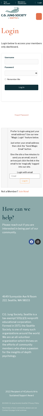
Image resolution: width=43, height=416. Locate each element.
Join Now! (24, 191)
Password (9, 67)
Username (9, 57)
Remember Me (13, 79)
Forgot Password (21, 115)
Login (39, 3)
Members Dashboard (22, 2)
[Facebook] (31, 242)
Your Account (7, 2)
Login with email (25, 172)
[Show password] (36, 73)
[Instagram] (38, 242)
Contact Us (6, 410)
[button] (39, 16)
